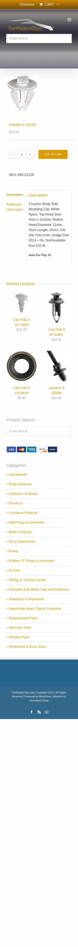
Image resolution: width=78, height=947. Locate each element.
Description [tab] (14, 195)
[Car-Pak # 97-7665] (21, 295)
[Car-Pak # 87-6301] (56, 295)
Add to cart (53, 154)
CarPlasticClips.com (23, 692)
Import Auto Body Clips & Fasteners (35, 608)
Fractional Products (23, 513)
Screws (14, 570)
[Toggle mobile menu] (69, 19)
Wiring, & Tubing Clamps (27, 580)
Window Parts (19, 637)
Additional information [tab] (14, 207)
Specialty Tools (20, 627)
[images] (39, 93)
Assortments (18, 474)
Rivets (13, 551)
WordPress (45, 696)
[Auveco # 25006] (56, 353)
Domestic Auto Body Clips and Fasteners (39, 589)
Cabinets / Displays (23, 493)
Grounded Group (39, 700)
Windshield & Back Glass (27, 646)
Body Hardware (20, 484)
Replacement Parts (23, 618)
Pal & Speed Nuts (22, 541)
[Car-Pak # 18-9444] (21, 353)
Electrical (15, 503)
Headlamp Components (26, 599)
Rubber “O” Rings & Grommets (31, 560)
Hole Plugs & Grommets (26, 522)
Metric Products (20, 532)
